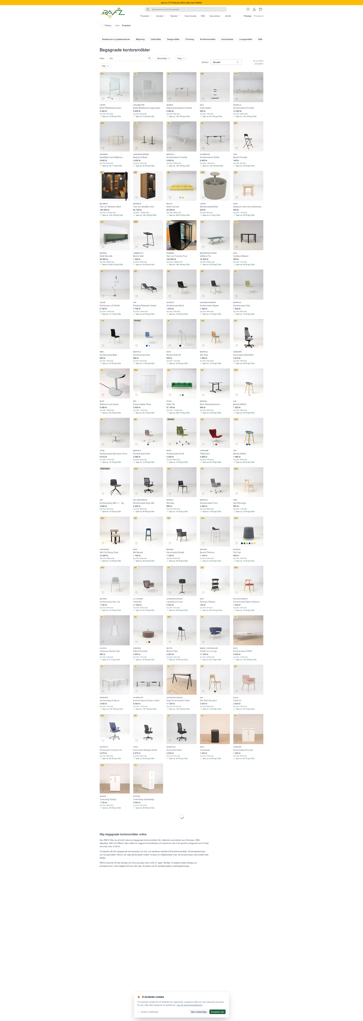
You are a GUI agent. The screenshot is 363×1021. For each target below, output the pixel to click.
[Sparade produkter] (248, 9)
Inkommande (190, 15)
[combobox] (185, 9)
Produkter (144, 15)
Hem (117, 25)
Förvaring (189, 39)
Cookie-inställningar (150, 1011)
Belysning (140, 39)
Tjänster (174, 15)
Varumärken (214, 15)
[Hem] (112, 12)
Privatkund (258, 15)
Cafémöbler (156, 39)
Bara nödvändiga (199, 1011)
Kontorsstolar (227, 39)
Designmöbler (173, 39)
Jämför (228, 15)
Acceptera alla (217, 1011)
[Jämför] (126, 98)
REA (203, 15)
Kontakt (159, 15)
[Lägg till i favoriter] (103, 98)
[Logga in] (254, 9)
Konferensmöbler (208, 39)
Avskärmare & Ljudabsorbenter (116, 39)
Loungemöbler (245, 39)
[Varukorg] (260, 9)
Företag (247, 15)
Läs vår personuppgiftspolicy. (190, 1005)
